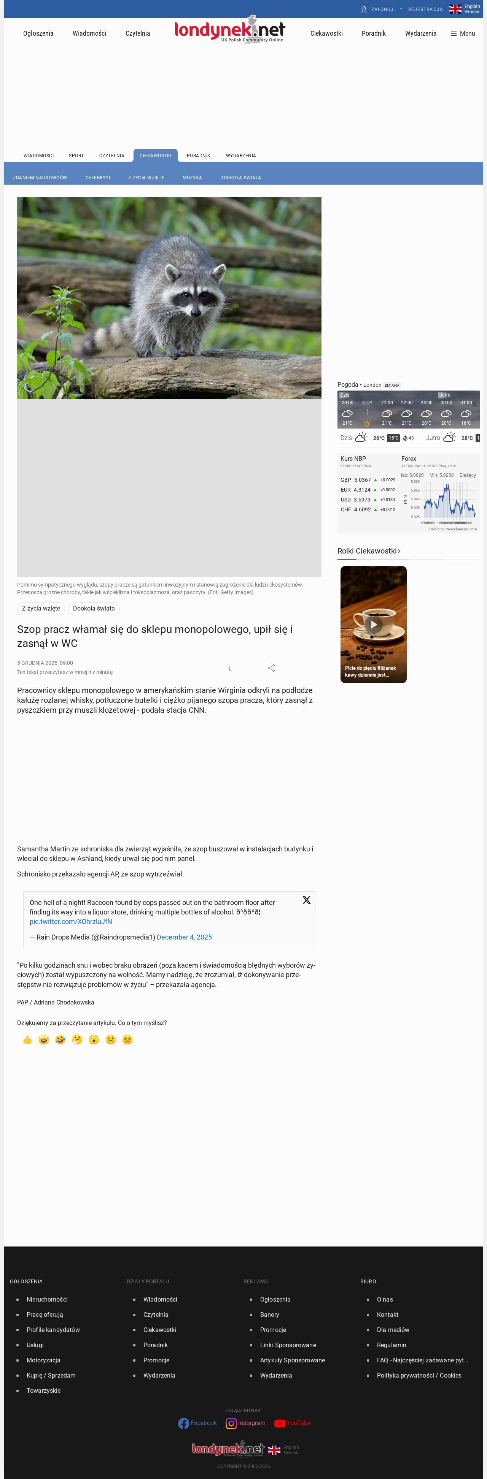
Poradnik (374, 33)
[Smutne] (110, 1039)
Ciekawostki (326, 33)
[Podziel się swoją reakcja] (232, 668)
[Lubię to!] (27, 1039)
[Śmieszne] (60, 1039)
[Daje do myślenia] (77, 1039)
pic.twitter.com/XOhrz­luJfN (71, 921)
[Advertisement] (243, 78)
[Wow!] (94, 1039)
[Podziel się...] (271, 668)
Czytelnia (138, 33)
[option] (65, 1299)
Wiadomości (89, 33)
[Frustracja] (127, 1039)
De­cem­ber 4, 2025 (184, 937)
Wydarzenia (421, 33)
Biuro (368, 1281)
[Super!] (43, 1039)
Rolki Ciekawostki (367, 550)
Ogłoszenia (38, 33)
